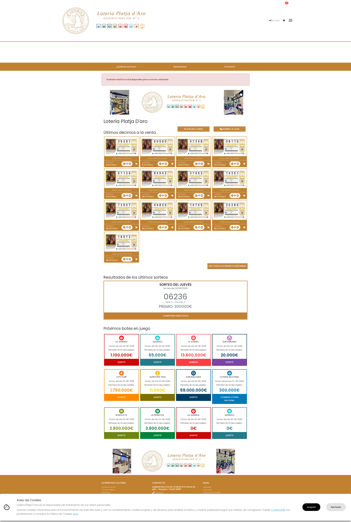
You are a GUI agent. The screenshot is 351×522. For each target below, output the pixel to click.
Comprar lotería (108, 490)
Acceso (275, 20)
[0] (285, 20)
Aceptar (311, 507)
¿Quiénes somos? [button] (126, 66)
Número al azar (230, 129)
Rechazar (336, 507)
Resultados (106, 492)
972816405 (159, 493)
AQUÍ (75, 514)
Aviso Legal (207, 490)
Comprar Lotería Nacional (229, 399)
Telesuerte (207, 487)
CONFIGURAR (278, 510)
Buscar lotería (194, 129)
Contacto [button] (229, 66)
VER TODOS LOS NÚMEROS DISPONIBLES (227, 266)
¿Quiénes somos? (109, 487)
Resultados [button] (179, 66)
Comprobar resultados (175, 315)
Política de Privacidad (211, 492)
